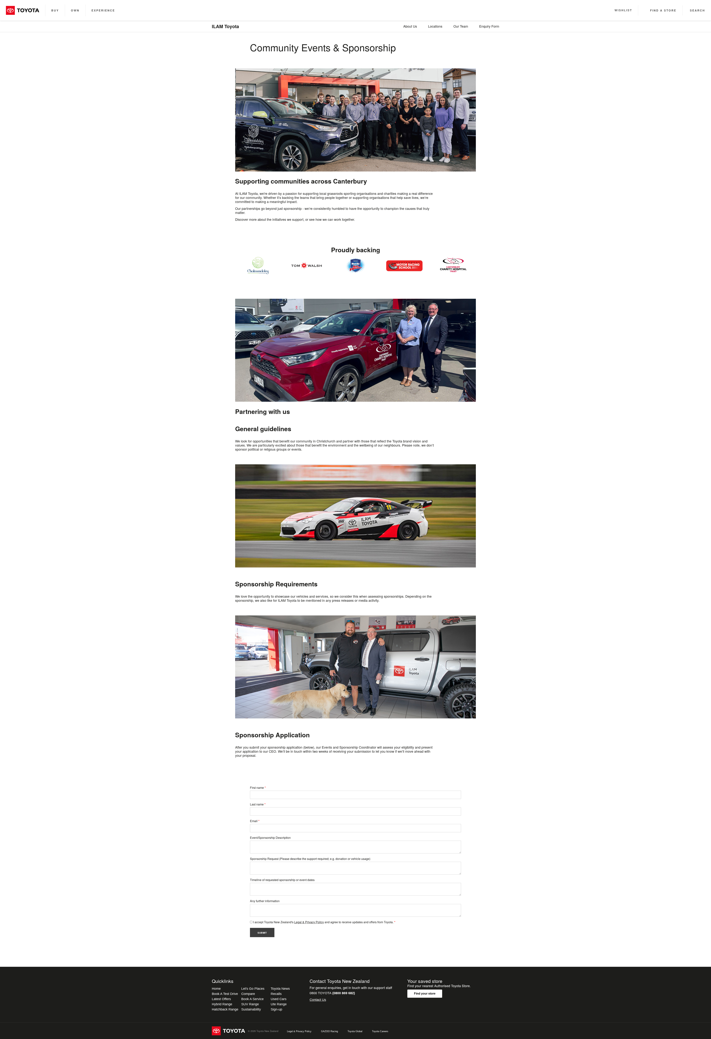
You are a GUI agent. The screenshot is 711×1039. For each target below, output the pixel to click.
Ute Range (279, 1004)
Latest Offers (221, 999)
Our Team (460, 26)
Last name (257, 804)
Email (254, 821)
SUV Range (250, 1004)
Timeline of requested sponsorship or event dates (282, 880)
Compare (248, 994)
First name (257, 787)
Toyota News (280, 988)
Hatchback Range (225, 1009)
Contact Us (318, 1000)
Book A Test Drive (225, 994)
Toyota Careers (380, 1031)
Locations (435, 26)
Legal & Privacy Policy (309, 922)
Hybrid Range (222, 1004)
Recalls (276, 994)
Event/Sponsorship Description (270, 837)
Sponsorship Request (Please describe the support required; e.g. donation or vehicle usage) (310, 859)
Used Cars (278, 999)
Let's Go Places (252, 988)
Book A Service (252, 999)
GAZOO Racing (329, 1031)
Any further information (265, 901)
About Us (410, 26)
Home (216, 988)
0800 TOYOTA (332, 993)
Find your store (424, 993)
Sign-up (276, 1009)
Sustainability (251, 1009)
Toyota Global (355, 1031)
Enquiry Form (489, 26)
